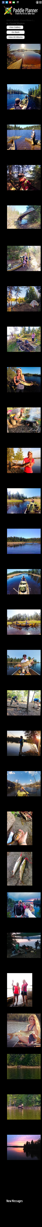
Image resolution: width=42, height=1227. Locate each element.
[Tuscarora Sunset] (24, 1159)
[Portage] (24, 149)
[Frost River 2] (24, 553)
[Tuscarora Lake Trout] (19, 1006)
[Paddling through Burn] (24, 796)
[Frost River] (24, 513)
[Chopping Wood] (24, 715)
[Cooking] (24, 432)
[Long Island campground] (24, 68)
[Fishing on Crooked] (24, 755)
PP (18, 2)
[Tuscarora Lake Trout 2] (24, 1047)
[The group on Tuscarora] (24, 917)
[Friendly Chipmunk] (19, 844)
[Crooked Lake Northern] (24, 472)
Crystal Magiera (17, 23)
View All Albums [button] (15, 37)
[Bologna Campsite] (24, 311)
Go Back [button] (15, 32)
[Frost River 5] (24, 634)
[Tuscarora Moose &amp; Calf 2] (24, 1119)
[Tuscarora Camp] (24, 957)
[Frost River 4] (24, 594)
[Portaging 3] (24, 270)
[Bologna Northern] (24, 392)
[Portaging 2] (24, 228)
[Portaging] (24, 190)
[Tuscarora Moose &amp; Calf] (24, 1079)
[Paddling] (24, 109)
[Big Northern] (24, 674)
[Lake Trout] (19, 885)
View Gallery (14, 27)
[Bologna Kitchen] (24, 351)
